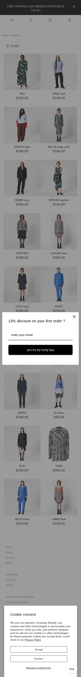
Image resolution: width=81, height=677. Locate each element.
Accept (39, 649)
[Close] (74, 316)
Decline (38, 658)
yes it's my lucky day (40, 350)
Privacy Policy (33, 639)
